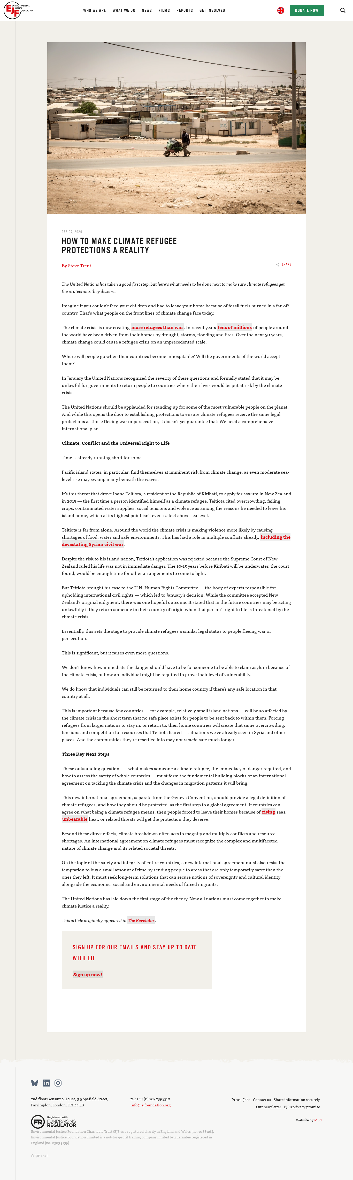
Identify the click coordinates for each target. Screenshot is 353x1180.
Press (236, 1099)
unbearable (74, 819)
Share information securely (297, 1099)
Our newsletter (268, 1106)
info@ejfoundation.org (151, 1104)
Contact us (262, 1099)
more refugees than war (157, 327)
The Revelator (141, 920)
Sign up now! (87, 974)
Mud (318, 1120)
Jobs (246, 1099)
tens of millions (235, 327)
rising (268, 811)
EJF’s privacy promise (302, 1106)
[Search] (342, 10)
